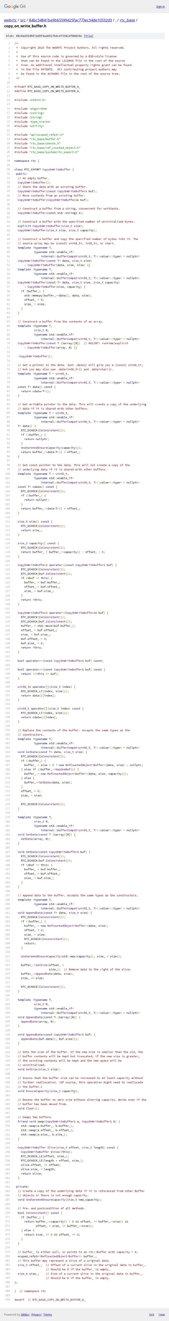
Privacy (36, 1314)
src (23, 20)
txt (151, 1314)
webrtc (10, 20)
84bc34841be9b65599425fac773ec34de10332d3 (70, 20)
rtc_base (127, 20)
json (161, 1314)
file (88, 36)
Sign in (160, 6)
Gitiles (25, 1314)
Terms (47, 1314)
